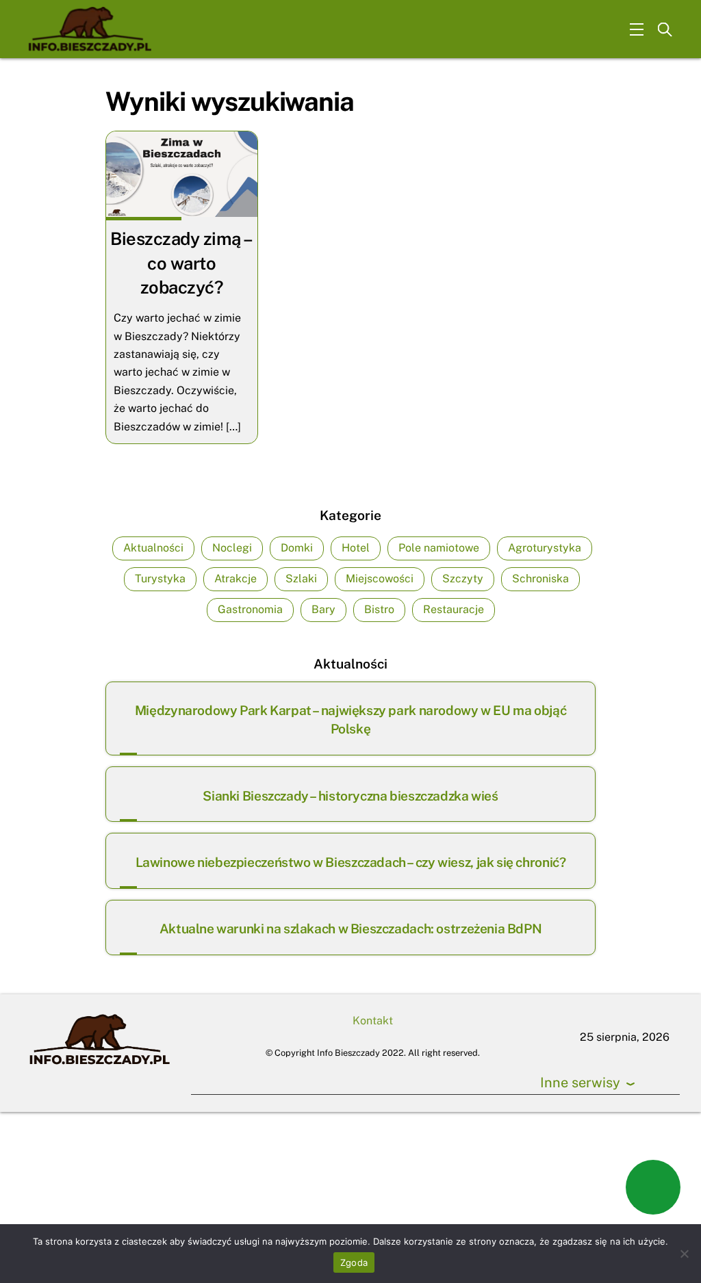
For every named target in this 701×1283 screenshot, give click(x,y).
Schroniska (540, 578)
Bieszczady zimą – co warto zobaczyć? (181, 263)
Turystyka (160, 578)
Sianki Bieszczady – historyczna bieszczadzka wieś (350, 795)
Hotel (356, 547)
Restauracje (453, 609)
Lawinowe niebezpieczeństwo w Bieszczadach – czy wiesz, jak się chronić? (351, 862)
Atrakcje (235, 578)
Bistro (379, 609)
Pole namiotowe (438, 547)
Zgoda (354, 1262)
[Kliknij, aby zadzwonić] (653, 1187)
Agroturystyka (544, 547)
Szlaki (301, 578)
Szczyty (462, 578)
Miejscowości (379, 578)
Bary (323, 609)
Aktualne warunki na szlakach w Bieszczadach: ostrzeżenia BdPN (351, 928)
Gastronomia (250, 609)
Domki (297, 547)
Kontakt (373, 1020)
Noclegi (232, 547)
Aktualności (153, 547)
